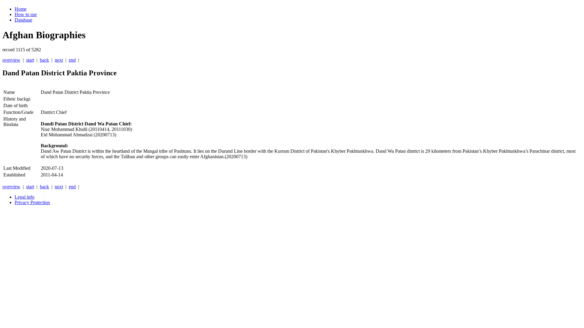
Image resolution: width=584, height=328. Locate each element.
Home (20, 9)
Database (23, 19)
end (72, 60)
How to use (26, 14)
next (59, 60)
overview (11, 60)
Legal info (24, 197)
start (30, 60)
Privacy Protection (32, 202)
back (44, 60)
